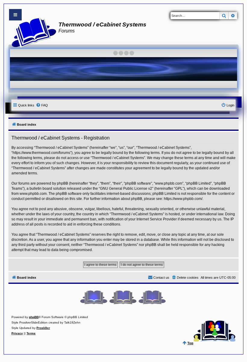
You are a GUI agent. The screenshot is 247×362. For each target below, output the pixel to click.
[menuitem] (42, 105)
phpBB (34, 317)
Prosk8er (43, 328)
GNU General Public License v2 (126, 188)
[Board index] (32, 32)
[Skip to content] (15, 14)
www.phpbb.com (33, 194)
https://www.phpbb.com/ (183, 199)
